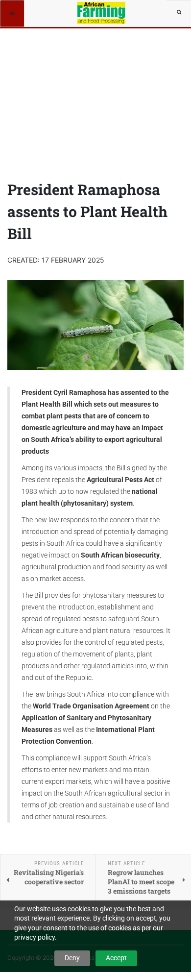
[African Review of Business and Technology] (102, 12)
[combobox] (179, 12)
